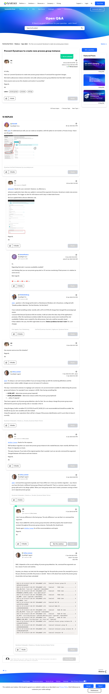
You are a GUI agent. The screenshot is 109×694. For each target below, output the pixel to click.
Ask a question (89, 50)
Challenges (51, 9)
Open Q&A (24, 44)
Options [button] (103, 44)
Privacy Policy (63, 687)
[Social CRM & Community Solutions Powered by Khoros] (102, 671)
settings (30, 91)
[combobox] (54, 28)
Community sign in (97, 9)
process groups (14, 91)
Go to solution (67, 56)
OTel (33, 9)
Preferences (94, 690)
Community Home (10, 9)
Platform (21, 9)
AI (28, 9)
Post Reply (69, 659)
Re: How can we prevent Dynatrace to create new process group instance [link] (48, 44)
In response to (21, 185)
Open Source (41, 9)
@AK (8, 131)
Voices (59, 9)
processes (22, 91)
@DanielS (11, 189)
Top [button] (5, 670)
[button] (89, 686)
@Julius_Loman (12, 442)
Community (67, 9)
